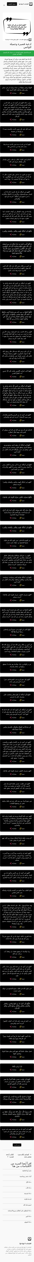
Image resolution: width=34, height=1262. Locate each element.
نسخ (23, 93)
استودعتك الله (27, 1205)
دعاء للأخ (28, 1182)
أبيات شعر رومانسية (25, 1176)
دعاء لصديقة (27, 1193)
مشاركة (14, 93)
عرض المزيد (17, 1145)
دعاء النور (28, 1216)
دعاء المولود (27, 1222)
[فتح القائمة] (4, 5)
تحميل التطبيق (12, 4)
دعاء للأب (28, 1188)
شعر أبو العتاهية (26, 1171)
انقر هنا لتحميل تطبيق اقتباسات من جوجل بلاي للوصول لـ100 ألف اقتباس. (17, 53)
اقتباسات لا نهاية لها (23, 4)
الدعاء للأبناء (27, 1199)
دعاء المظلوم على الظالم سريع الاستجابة (19, 1211)
